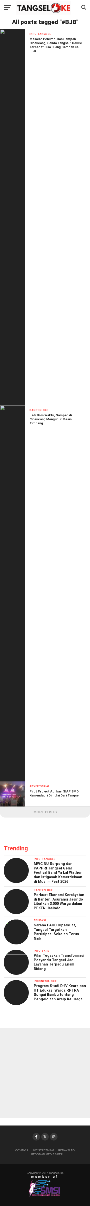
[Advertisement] (45, 1073)
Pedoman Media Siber (47, 1154)
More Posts (45, 812)
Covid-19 (21, 1150)
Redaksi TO (66, 1150)
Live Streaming (43, 1150)
